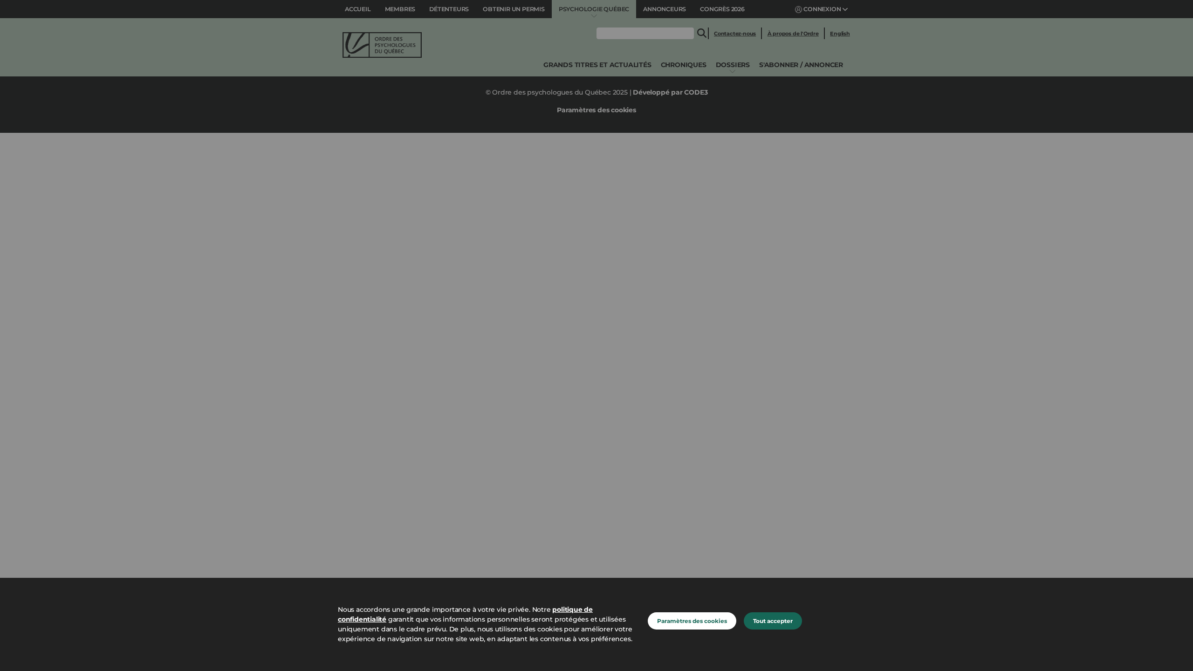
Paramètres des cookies (692, 620)
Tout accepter (773, 620)
